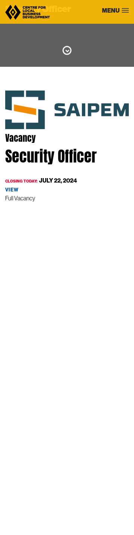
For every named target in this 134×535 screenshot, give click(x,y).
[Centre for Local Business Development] (27, 19)
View (12, 190)
